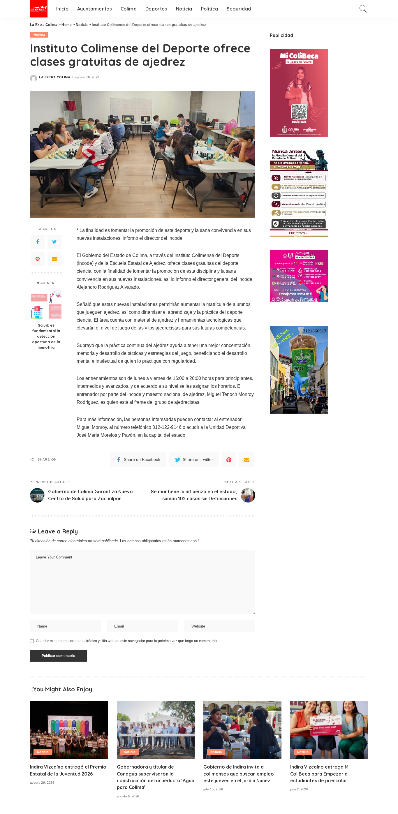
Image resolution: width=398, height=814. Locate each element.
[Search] (363, 8)
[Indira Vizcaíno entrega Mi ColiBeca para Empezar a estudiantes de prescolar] (329, 730)
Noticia (39, 34)
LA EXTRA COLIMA (54, 77)
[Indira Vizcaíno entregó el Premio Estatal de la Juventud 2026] (69, 730)
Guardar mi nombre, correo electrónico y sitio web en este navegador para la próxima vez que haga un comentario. (127, 641)
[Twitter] (54, 242)
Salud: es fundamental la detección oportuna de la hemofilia (46, 336)
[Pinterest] (38, 258)
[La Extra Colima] (38, 8)
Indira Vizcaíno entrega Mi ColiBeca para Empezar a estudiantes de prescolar (320, 773)
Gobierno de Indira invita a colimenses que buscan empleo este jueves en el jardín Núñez (238, 773)
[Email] (54, 258)
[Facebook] (38, 242)
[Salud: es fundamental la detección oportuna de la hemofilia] (46, 304)
